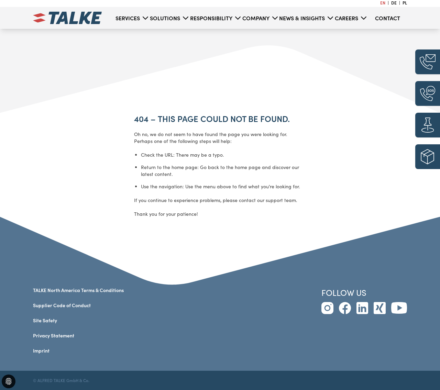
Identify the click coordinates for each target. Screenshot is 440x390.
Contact (387, 18)
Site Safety (45, 320)
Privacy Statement (53, 335)
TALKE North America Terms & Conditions (78, 290)
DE (394, 2)
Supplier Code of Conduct (62, 305)
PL (405, 2)
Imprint (41, 350)
